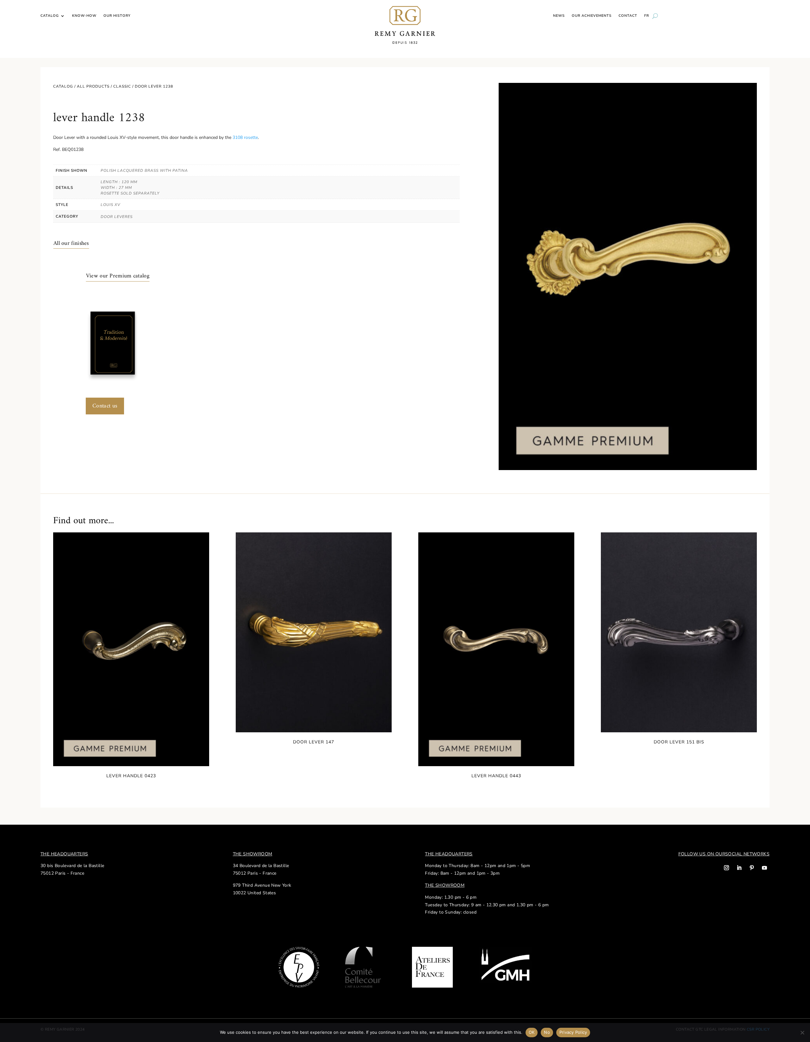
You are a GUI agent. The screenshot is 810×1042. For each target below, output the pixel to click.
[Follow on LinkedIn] (739, 868)
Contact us (104, 406)
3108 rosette (245, 137)
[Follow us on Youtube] (764, 868)
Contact (628, 16)
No (547, 1032)
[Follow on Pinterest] (752, 868)
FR (646, 16)
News (559, 16)
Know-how (84, 16)
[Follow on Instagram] (726, 868)
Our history (117, 16)
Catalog (49, 16)
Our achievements (592, 16)
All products (93, 86)
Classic (122, 86)
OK (532, 1032)
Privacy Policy (573, 1032)
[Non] (802, 1032)
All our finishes (71, 243)
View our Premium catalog (117, 276)
